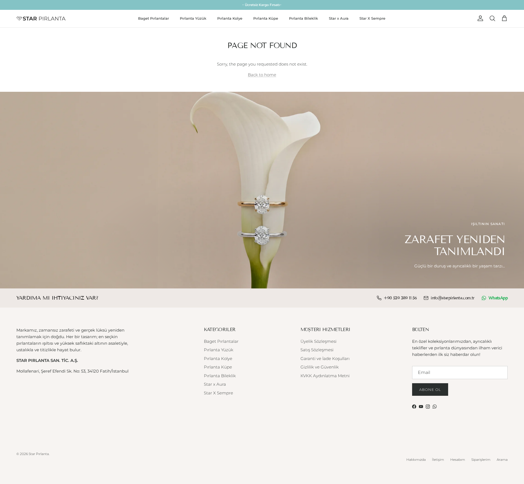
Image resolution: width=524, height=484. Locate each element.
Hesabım (457, 460)
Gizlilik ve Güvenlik (319, 367)
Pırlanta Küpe (265, 18)
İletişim (438, 460)
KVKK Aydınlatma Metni (325, 375)
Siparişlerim (480, 460)
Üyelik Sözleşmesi (318, 341)
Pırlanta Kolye (229, 18)
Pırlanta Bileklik (303, 18)
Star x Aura (339, 18)
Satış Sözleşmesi (317, 349)
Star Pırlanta (39, 454)
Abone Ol (430, 389)
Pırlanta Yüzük (193, 18)
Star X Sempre (372, 18)
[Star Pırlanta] (41, 18)
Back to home (262, 74)
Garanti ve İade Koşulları (325, 358)
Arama (502, 460)
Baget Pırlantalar (153, 18)
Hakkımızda (416, 460)
